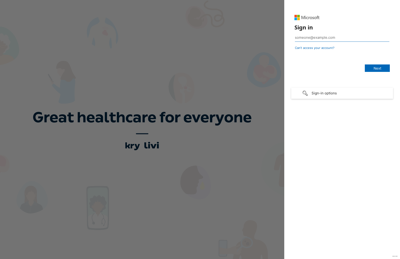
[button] (342, 93)
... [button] (395, 255)
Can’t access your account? (314, 48)
